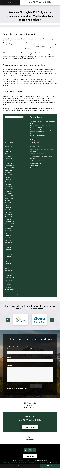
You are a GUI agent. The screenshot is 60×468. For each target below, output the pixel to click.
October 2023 (9, 226)
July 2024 (7, 205)
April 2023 (8, 240)
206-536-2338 (21, 466)
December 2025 (9, 165)
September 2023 (9, 228)
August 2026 (8, 147)
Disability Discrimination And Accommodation (42, 149)
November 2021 (9, 280)
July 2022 (7, 261)
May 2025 (7, 182)
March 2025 (8, 186)
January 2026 (8, 163)
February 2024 (9, 217)
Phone (32, 349)
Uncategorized (34, 165)
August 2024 (8, 203)
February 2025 (9, 189)
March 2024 (8, 214)
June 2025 (8, 179)
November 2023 (9, 224)
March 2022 (8, 271)
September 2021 (9, 285)
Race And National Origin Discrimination (41, 156)
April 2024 (8, 212)
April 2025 (8, 184)
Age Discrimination (35, 147)
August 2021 (8, 287)
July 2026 (7, 149)
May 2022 (7, 266)
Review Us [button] (30, 456)
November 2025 (9, 168)
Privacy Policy (23, 462)
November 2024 (9, 196)
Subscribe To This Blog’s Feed (13, 294)
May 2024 (7, 210)
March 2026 (8, 158)
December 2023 (9, 221)
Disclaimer (10, 385)
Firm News (33, 151)
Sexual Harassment (35, 163)
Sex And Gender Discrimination (38, 161)
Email (51, 466)
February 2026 (9, 161)
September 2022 (9, 256)
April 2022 (8, 268)
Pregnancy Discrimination (37, 154)
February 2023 (9, 245)
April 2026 (8, 156)
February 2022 (9, 273)
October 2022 (9, 254)
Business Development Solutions (38, 462)
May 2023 (7, 238)
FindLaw (54, 462)
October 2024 (9, 198)
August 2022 (8, 259)
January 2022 (8, 275)
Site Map (14, 462)
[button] (10, 3)
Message (10, 365)
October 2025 (9, 170)
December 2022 (9, 249)
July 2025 (7, 177)
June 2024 (8, 207)
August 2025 (8, 175)
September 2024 (9, 200)
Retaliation (33, 158)
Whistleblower (34, 168)
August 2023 (8, 231)
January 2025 (8, 191)
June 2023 (8, 235)
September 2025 (9, 172)
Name (9, 349)
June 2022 (8, 263)
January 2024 (8, 219)
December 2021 (9, 278)
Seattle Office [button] (30, 427)
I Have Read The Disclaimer (18, 388)
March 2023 (8, 242)
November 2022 (9, 252)
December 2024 (9, 193)
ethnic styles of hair (13, 83)
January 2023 (8, 247)
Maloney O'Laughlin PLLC (19, 39)
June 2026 (8, 151)
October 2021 (9, 282)
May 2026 (7, 154)
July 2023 (7, 233)
